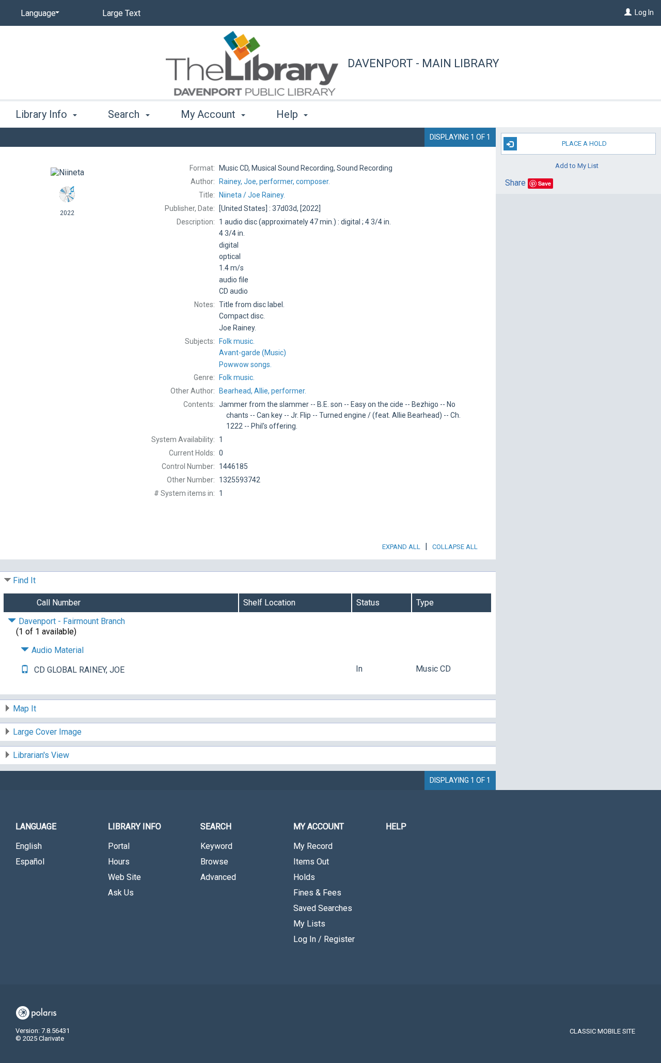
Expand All (401, 547)
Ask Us (121, 893)
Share (515, 183)
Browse (214, 862)
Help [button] (288, 114)
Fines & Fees (317, 893)
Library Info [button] (42, 114)
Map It (24, 708)
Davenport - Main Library (423, 63)
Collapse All (455, 547)
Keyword (216, 846)
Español (29, 862)
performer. (262, 391)
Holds (304, 877)
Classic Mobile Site (602, 1031)
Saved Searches (322, 908)
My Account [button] (209, 114)
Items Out (311, 862)
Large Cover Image (47, 732)
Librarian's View (41, 755)
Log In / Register (324, 939)
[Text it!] (25, 670)
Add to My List (577, 165)
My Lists (309, 924)
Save (544, 183)
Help (396, 826)
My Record (313, 846)
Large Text (121, 13)
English (28, 846)
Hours (119, 862)
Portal (119, 846)
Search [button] (125, 114)
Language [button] (35, 826)
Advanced (218, 877)
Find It (24, 580)
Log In (644, 12)
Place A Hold (584, 143)
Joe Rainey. (252, 195)
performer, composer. (274, 181)
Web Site (124, 877)
